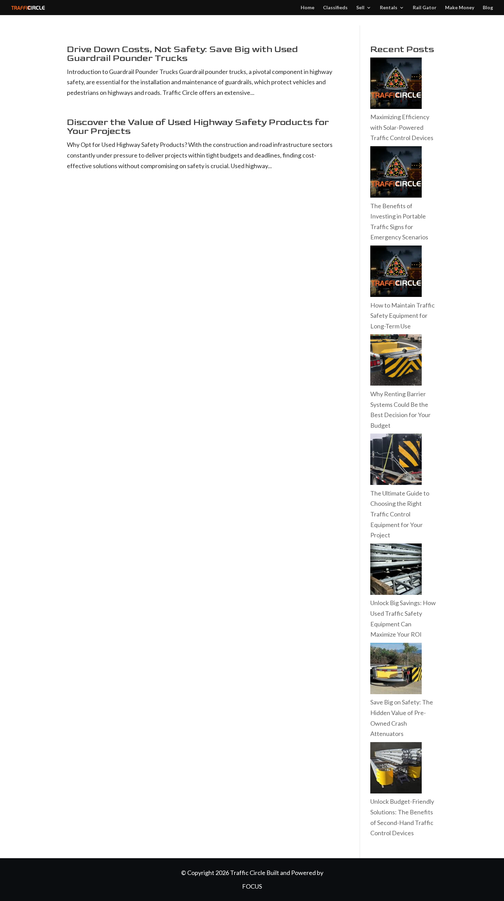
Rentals (388, 7)
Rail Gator (424, 7)
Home (307, 7)
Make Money (459, 7)
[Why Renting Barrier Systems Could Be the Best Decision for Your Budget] (396, 383)
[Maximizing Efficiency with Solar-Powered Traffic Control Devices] (396, 106)
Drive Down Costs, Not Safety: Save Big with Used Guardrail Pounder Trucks (182, 54)
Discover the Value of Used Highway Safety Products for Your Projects (198, 127)
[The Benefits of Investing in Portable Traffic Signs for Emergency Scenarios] (396, 195)
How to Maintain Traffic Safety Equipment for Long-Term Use (402, 315)
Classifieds (335, 7)
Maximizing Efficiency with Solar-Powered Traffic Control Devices (401, 127)
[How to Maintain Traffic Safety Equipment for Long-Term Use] (396, 294)
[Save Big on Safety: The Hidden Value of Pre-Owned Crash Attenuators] (396, 692)
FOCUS (252, 886)
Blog (488, 7)
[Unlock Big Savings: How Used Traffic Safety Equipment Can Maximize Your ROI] (396, 592)
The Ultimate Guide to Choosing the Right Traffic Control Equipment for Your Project (399, 514)
